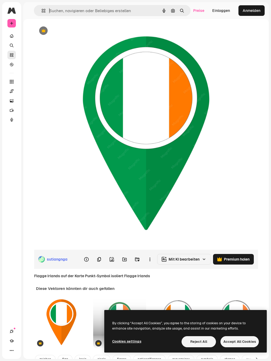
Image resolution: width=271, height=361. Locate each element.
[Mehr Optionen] (149, 259)
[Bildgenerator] (11, 100)
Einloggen (221, 10)
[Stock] (11, 55)
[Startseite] (11, 36)
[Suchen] (11, 45)
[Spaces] (11, 91)
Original (67, 31)
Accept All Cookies (239, 341)
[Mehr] (11, 350)
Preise (198, 10)
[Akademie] (11, 341)
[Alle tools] (11, 81)
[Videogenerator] (11, 110)
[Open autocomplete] (41, 11)
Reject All (198, 341)
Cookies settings (126, 341)
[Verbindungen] (11, 331)
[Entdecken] (11, 64)
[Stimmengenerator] (11, 119)
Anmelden (251, 10)
